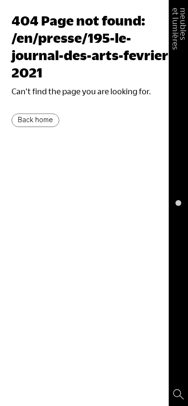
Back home (35, 119)
